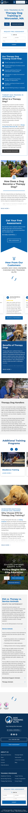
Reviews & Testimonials (14, 317)
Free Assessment (20, 2)
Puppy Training (19, 776)
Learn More (6, 473)
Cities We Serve (5, 765)
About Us (4, 752)
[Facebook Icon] (11, 734)
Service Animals (7, 629)
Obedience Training (6, 776)
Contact (3, 762)
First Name (5, 37)
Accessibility (7, 811)
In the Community (19, 760)
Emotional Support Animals (11, 678)
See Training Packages (11, 151)
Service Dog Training (6, 778)
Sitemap (12, 811)
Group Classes (18, 781)
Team (2, 757)
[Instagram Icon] (14, 734)
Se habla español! (8, 234)
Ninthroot (25, 811)
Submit (14, 44)
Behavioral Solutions (6, 754)
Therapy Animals (7, 682)
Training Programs (9, 773)
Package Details (17, 24)
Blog (16, 762)
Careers (3, 760)
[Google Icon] (16, 734)
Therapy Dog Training (6, 781)
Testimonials (18, 757)
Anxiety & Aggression (20, 778)
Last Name (17, 37)
